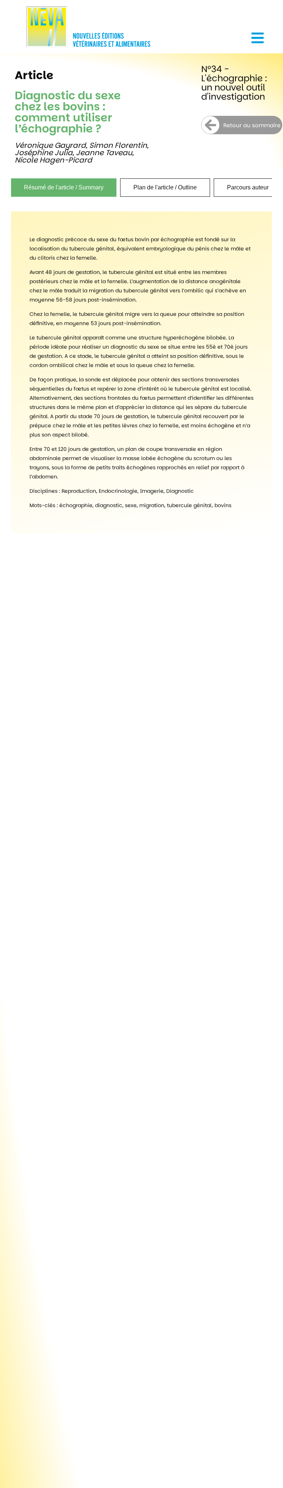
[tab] (63, 187)
